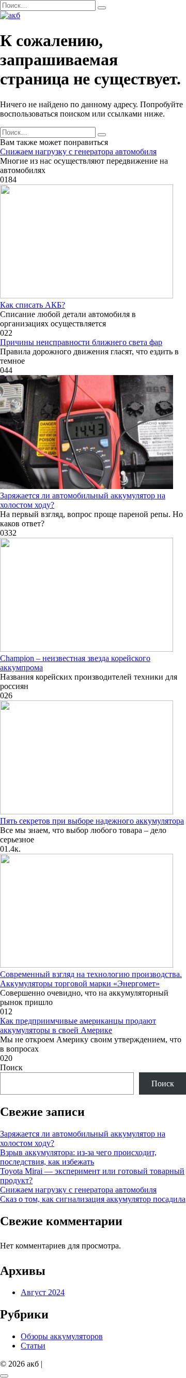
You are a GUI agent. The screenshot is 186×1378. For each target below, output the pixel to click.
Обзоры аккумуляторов (62, 1336)
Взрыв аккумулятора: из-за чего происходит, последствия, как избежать (78, 1157)
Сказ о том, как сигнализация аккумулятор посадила (92, 1199)
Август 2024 (43, 1292)
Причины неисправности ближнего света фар (81, 342)
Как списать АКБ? (32, 304)
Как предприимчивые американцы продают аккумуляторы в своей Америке (78, 1025)
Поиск (11, 1067)
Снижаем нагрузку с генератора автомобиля (78, 151)
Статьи (33, 1345)
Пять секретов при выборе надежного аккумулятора (92, 820)
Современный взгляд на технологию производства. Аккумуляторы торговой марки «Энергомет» (91, 979)
